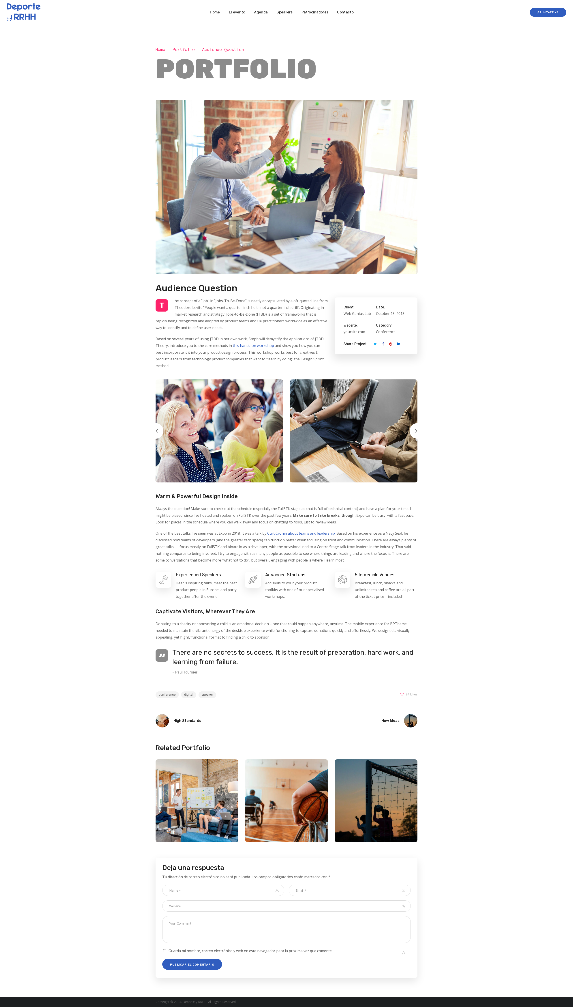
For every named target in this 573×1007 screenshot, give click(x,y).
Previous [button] (155, 431)
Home (160, 49)
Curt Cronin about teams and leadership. (301, 533)
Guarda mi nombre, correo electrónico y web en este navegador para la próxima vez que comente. (250, 950)
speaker (207, 695)
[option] (219, 430)
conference (167, 695)
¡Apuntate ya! (548, 12)
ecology (197, 811)
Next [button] (417, 431)
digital (188, 695)
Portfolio (184, 49)
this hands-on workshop (253, 345)
